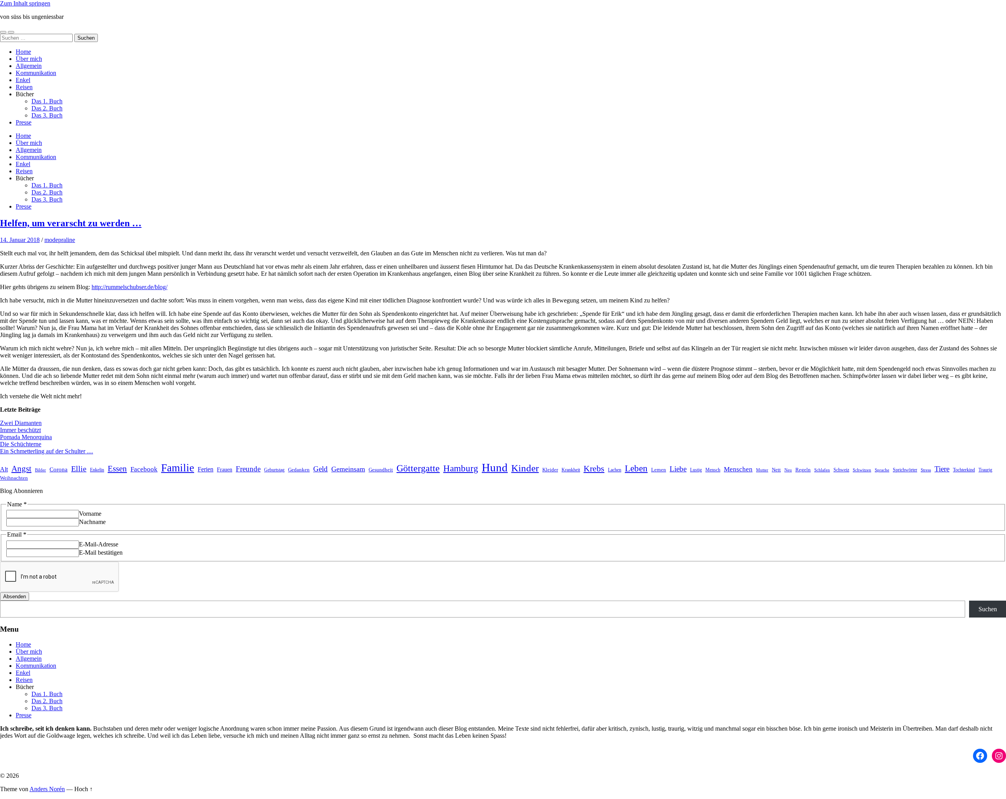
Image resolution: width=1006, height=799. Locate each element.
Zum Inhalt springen (25, 3)
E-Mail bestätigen (101, 552)
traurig (985, 470)
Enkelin (97, 470)
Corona (59, 469)
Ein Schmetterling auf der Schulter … (46, 451)
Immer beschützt (20, 430)
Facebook (144, 469)
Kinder (525, 468)
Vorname (90, 513)
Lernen (658, 470)
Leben (636, 468)
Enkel (23, 80)
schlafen (822, 470)
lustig (696, 470)
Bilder (40, 470)
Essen (117, 468)
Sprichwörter (905, 470)
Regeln (803, 470)
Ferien (205, 469)
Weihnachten (14, 478)
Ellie (78, 468)
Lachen (614, 470)
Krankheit (571, 470)
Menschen (738, 469)
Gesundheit (381, 470)
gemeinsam (348, 469)
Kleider (550, 470)
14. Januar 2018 (20, 239)
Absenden (14, 596)
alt (4, 469)
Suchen (987, 609)
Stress (926, 470)
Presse (23, 122)
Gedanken (299, 470)
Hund (495, 467)
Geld (320, 469)
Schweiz (841, 470)
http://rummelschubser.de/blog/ (129, 287)
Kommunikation (36, 73)
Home (23, 51)
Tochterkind (964, 470)
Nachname (92, 522)
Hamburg (460, 468)
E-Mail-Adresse (98, 544)
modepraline (59, 239)
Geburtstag (274, 470)
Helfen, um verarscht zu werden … (70, 223)
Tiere (941, 469)
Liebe (678, 469)
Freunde (248, 469)
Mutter (762, 470)
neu (788, 470)
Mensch (712, 470)
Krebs (594, 468)
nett (776, 470)
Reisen (24, 87)
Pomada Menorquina (26, 437)
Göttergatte (418, 468)
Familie (177, 468)
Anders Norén (47, 789)
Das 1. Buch (46, 101)
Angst (21, 468)
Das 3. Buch (46, 115)
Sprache (882, 470)
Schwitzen (862, 470)
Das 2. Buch (46, 108)
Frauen (224, 470)
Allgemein (29, 65)
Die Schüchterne (20, 444)
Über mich (29, 58)
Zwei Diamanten (21, 423)
